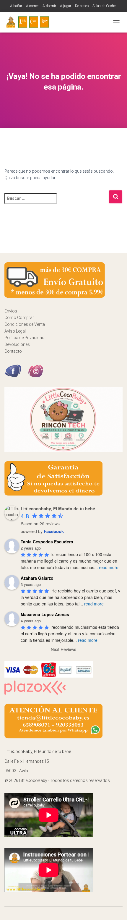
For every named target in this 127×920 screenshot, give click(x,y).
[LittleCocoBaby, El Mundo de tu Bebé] (30, 22)
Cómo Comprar (19, 317)
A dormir (49, 6)
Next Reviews (63, 649)
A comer (32, 6)
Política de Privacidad (24, 337)
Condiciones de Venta (24, 324)
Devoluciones (17, 344)
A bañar (16, 6)
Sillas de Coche (103, 6)
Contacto (13, 351)
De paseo (82, 6)
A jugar (65, 6)
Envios (10, 311)
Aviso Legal (15, 331)
